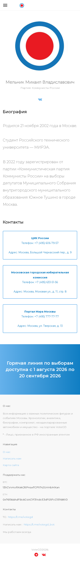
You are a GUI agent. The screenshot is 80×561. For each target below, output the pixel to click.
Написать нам (12, 458)
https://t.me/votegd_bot (39, 524)
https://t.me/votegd (20, 517)
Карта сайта (11, 465)
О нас (6, 452)
